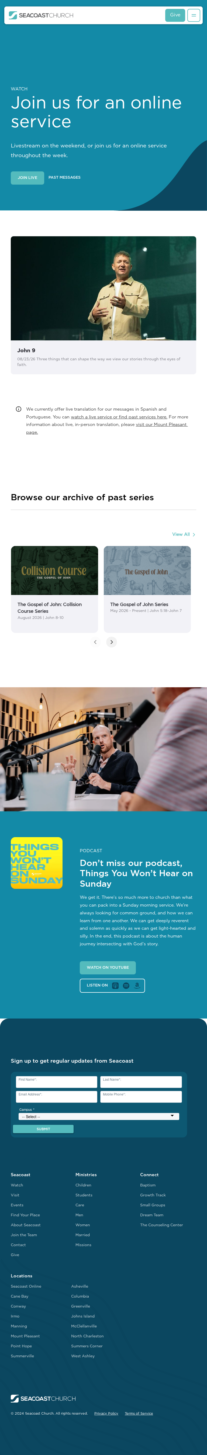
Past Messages (65, 178)
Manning (19, 1326)
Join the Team (24, 1235)
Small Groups (152, 1205)
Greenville (80, 1307)
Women (82, 1225)
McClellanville (84, 1326)
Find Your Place (25, 1215)
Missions (83, 1245)
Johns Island (83, 1317)
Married (82, 1235)
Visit (15, 1195)
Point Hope (21, 1346)
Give (175, 15)
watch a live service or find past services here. (119, 417)
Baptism (148, 1185)
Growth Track (153, 1195)
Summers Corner (87, 1346)
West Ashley (83, 1356)
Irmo (15, 1317)
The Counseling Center (161, 1225)
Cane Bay (19, 1297)
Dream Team (151, 1215)
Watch (17, 1185)
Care (79, 1205)
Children (83, 1185)
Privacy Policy (106, 1413)
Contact (18, 1245)
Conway (18, 1307)
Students (83, 1195)
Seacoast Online (26, 1287)
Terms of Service (139, 1413)
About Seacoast (26, 1225)
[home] (41, 15)
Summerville (22, 1356)
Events (17, 1205)
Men (79, 1215)
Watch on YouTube (108, 968)
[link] (54, 589)
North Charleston (87, 1336)
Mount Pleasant (25, 1336)
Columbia (80, 1297)
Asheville (79, 1287)
